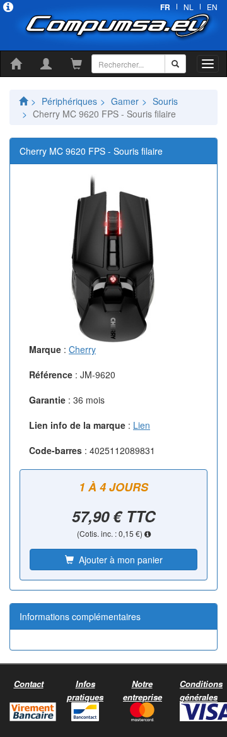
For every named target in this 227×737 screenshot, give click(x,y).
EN (212, 6)
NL (188, 6)
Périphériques (69, 101)
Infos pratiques (85, 690)
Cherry (82, 349)
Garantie (47, 399)
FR (165, 7)
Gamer (125, 101)
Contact (29, 684)
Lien (141, 425)
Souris (165, 101)
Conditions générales (201, 690)
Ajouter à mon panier (118, 559)
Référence (51, 374)
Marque (45, 349)
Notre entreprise (142, 690)
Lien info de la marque (77, 425)
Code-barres (55, 450)
